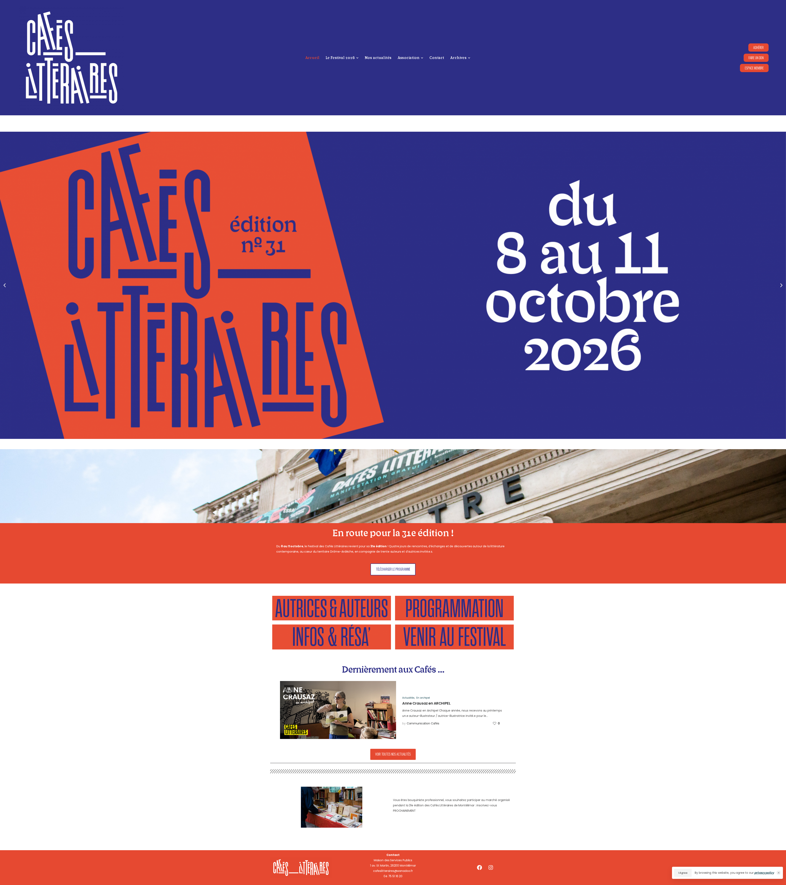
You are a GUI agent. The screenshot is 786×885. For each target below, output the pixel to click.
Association (409, 58)
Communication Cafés (423, 723)
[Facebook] (479, 867)
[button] (754, 68)
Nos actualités (378, 58)
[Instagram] (491, 867)
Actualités (408, 697)
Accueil (312, 58)
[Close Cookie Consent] (778, 872)
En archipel (423, 697)
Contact (436, 58)
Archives (458, 58)
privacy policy (764, 873)
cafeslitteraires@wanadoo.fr (393, 871)
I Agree (683, 873)
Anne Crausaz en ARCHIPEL (426, 703)
